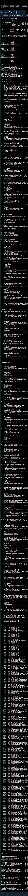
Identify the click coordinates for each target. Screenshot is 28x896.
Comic (13, 12)
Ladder (15, 11)
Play (9, 11)
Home (3, 11)
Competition (4, 12)
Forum (22, 11)
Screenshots (21, 12)
